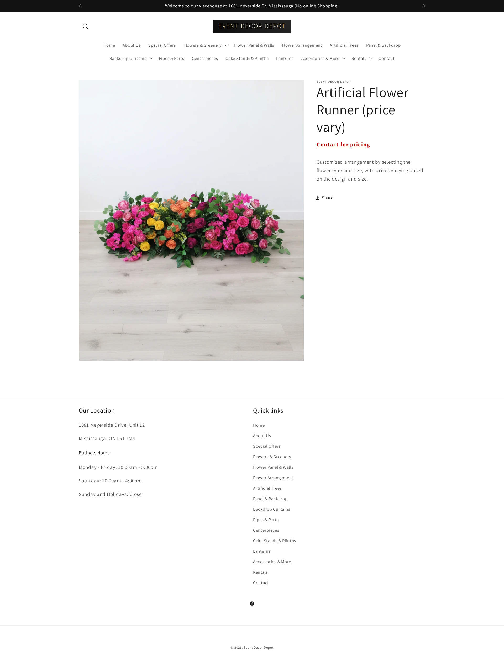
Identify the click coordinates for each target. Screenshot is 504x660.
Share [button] (327, 197)
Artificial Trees (267, 488)
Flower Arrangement (273, 478)
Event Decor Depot (258, 647)
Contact (261, 582)
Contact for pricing (343, 144)
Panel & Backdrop (270, 498)
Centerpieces (266, 530)
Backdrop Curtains (271, 509)
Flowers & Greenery (272, 457)
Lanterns (262, 551)
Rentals (260, 572)
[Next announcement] (424, 6)
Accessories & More (272, 561)
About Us (262, 436)
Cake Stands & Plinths (274, 540)
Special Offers (267, 446)
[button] (86, 26)
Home (259, 425)
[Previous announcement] (80, 6)
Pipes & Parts (266, 519)
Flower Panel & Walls (273, 467)
